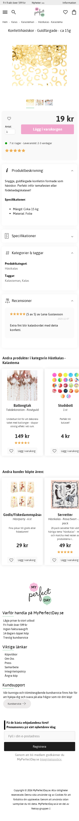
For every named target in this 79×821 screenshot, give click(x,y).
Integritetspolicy (15, 671)
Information (69, 2)
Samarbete (12, 667)
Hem (4, 22)
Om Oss (9, 658)
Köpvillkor (11, 654)
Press (8, 663)
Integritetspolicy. (51, 759)
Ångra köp (11, 676)
